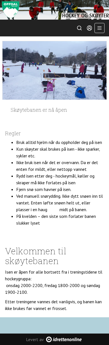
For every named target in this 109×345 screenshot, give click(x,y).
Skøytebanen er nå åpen (39, 109)
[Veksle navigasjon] (99, 28)
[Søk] (79, 28)
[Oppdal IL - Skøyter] (54, 10)
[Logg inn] (89, 28)
